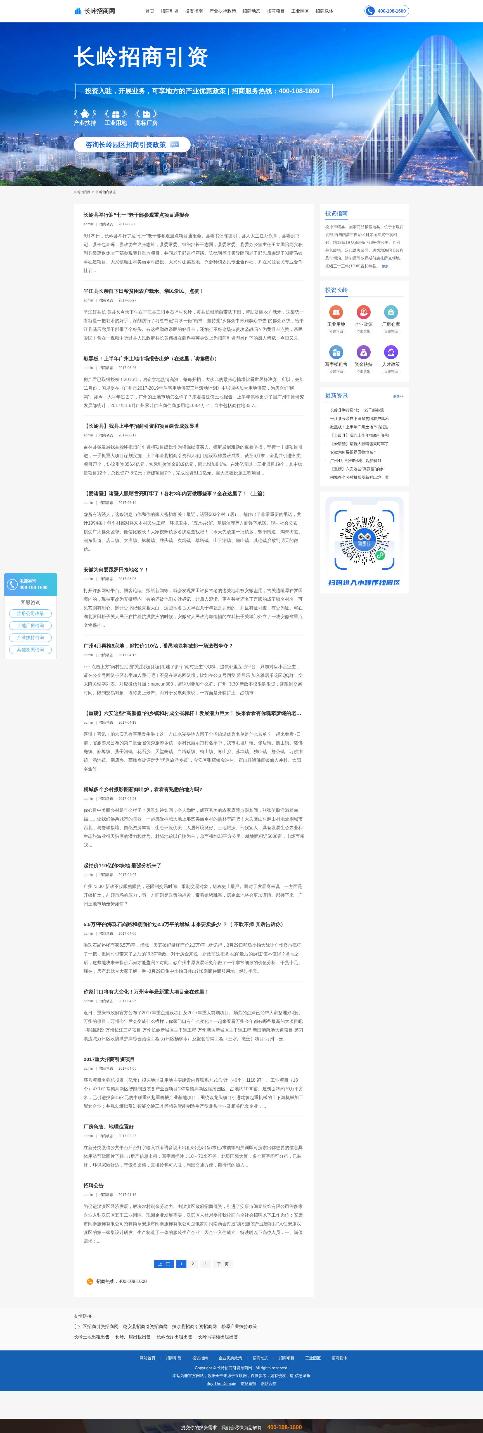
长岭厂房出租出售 (133, 1336)
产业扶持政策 (222, 11)
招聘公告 (94, 1185)
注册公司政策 (30, 613)
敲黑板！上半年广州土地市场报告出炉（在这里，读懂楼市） (151, 358)
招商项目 (276, 11)
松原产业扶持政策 (239, 1326)
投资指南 (194, 11)
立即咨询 (336, 332)
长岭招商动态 (106, 192)
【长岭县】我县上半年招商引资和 (359, 435)
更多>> (398, 396)
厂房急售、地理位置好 (109, 1127)
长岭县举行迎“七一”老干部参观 (357, 410)
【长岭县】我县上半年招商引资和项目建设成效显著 (141, 426)
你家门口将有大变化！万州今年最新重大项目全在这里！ (146, 992)
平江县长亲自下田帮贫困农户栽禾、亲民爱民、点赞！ (144, 291)
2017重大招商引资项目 (109, 1059)
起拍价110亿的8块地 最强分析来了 (123, 865)
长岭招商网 (82, 192)
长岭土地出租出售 (92, 1336)
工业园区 (300, 11)
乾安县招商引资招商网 (145, 1326)
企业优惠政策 (230, 1358)
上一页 (164, 1264)
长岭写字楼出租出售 (218, 1336)
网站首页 (147, 1358)
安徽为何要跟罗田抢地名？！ (116, 569)
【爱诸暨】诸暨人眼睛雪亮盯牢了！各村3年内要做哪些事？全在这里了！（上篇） (175, 493)
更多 (385, 266)
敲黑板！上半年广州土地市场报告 (359, 427)
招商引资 (170, 11)
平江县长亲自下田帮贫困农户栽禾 (359, 418)
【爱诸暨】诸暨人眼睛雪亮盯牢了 (359, 443)
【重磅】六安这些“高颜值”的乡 (357, 469)
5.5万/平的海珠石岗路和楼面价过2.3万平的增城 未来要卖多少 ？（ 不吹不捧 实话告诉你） (185, 924)
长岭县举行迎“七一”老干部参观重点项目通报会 (136, 215)
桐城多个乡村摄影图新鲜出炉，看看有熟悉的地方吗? (143, 789)
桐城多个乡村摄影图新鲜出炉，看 (359, 477)
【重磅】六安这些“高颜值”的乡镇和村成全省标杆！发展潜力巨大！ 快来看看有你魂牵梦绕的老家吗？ (197, 713)
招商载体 (339, 1358)
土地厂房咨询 (30, 625)
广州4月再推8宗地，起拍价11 (356, 460)
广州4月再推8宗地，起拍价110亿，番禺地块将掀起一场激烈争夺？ (158, 646)
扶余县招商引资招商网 (194, 1326)
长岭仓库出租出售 (174, 1336)
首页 (149, 11)
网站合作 (268, 1383)
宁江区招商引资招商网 (96, 1326)
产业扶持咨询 (30, 637)
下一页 (223, 1264)
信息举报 (248, 1383)
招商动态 (252, 11)
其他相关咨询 (30, 649)
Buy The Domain (221, 1383)
